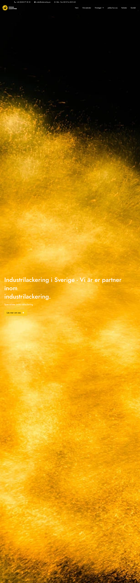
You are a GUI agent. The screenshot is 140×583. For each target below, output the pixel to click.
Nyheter (124, 8)
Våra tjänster (86, 8)
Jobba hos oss (113, 8)
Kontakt (133, 8)
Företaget (98, 8)
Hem (76, 8)
